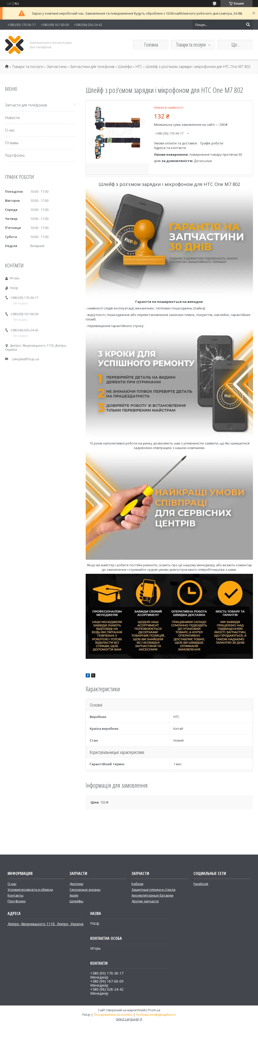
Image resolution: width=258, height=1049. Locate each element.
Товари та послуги (191, 44)
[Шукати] (248, 25)
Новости (12, 117)
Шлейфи (125, 67)
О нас (10, 130)
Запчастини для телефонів (92, 67)
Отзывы (11, 142)
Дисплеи (76, 883)
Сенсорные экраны (85, 889)
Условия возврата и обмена (30, 889)
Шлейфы (76, 901)
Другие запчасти (145, 901)
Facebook (201, 883)
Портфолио (15, 155)
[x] (93, 676)
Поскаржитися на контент (113, 1015)
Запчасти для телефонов (26, 105)
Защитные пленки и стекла (153, 889)
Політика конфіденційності (156, 1015)
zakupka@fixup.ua (25, 359)
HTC (139, 67)
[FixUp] (14, 45)
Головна (151, 44)
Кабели (137, 883)
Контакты (15, 895)
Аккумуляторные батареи (152, 895)
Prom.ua (154, 1010)
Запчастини (57, 67)
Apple (74, 895)
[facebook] (88, 676)
